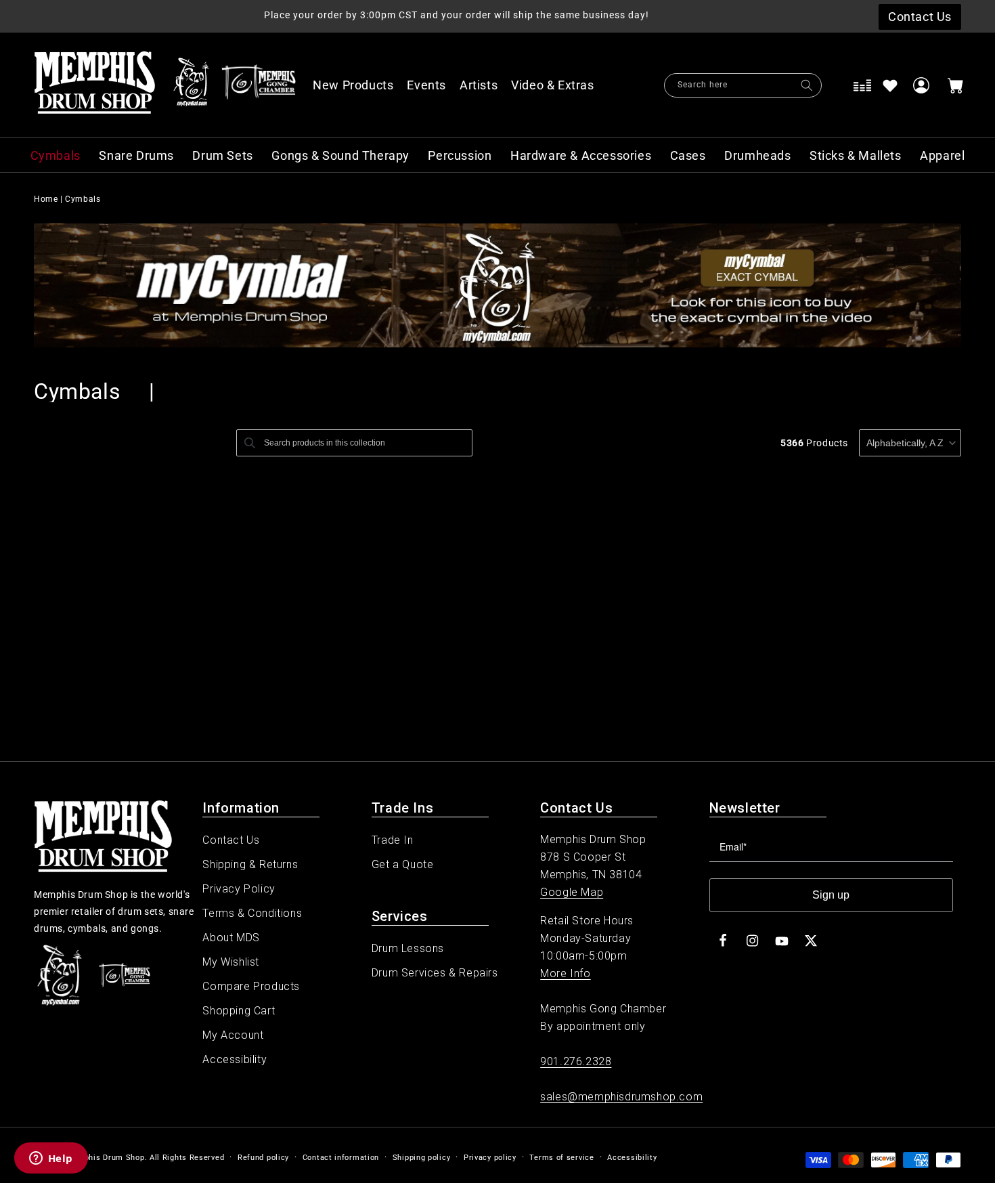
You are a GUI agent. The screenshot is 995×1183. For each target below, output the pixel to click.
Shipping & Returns (250, 864)
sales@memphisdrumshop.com (621, 1096)
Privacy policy (490, 1157)
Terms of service (561, 1157)
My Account (232, 1035)
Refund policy (263, 1157)
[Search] (807, 85)
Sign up (830, 895)
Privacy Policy (238, 888)
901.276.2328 (575, 1061)
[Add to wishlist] (890, 85)
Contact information (341, 1157)
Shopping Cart (238, 1010)
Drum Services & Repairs (435, 972)
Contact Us (230, 840)
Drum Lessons (408, 948)
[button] (560, 85)
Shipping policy (422, 1157)
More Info (565, 973)
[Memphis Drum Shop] (191, 85)
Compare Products (251, 986)
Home (46, 199)
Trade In (393, 840)
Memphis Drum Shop (105, 1157)
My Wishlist (230, 961)
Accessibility (234, 1059)
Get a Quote (403, 864)
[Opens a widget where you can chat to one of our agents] (51, 1159)
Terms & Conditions (252, 913)
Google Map (571, 892)
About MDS (230, 937)
